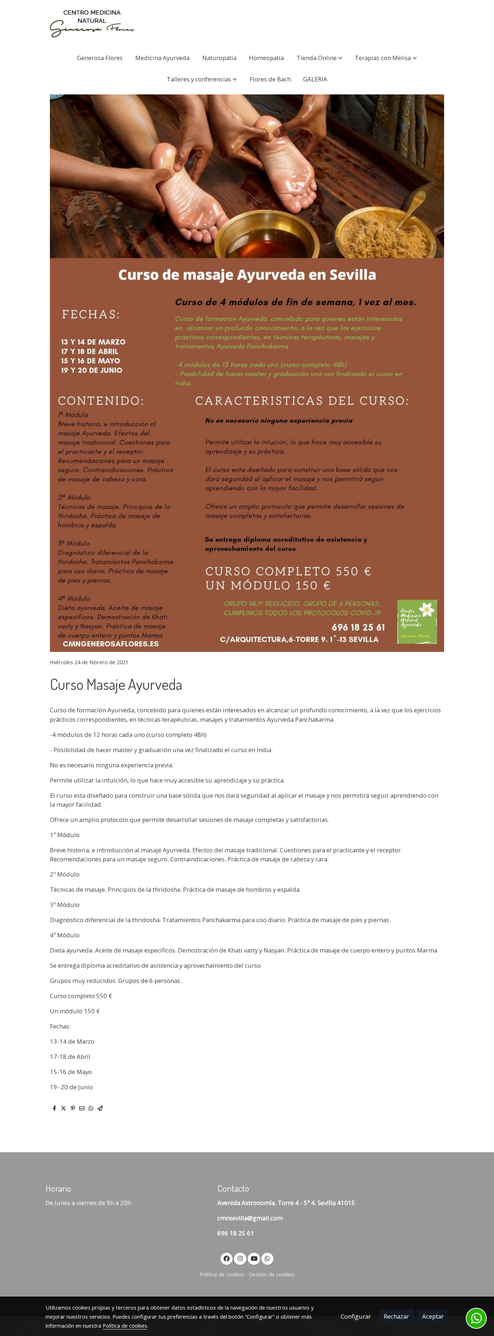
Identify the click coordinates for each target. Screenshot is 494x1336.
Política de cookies (222, 1274)
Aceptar (433, 1316)
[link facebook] (227, 1258)
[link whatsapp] (267, 1258)
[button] (319, 57)
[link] (91, 23)
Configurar (356, 1316)
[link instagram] (240, 1258)
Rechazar (396, 1316)
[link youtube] (254, 1258)
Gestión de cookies (271, 1274)
